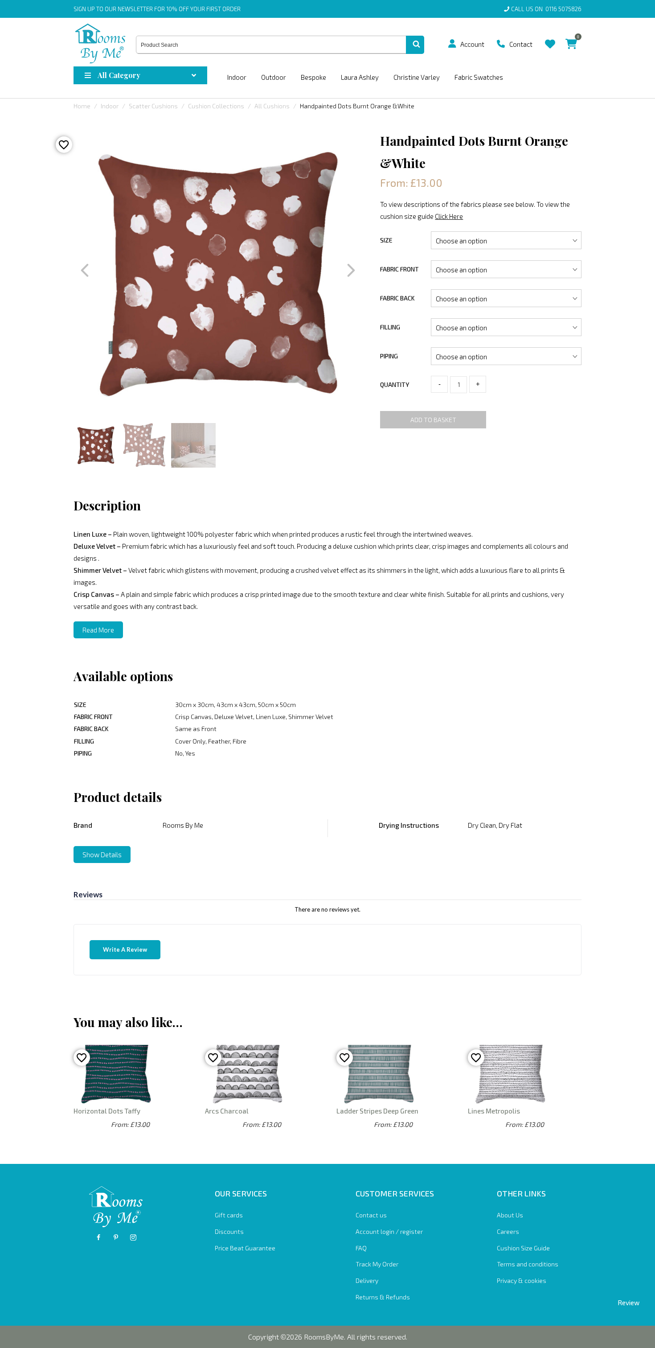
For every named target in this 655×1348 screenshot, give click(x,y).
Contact (520, 44)
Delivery (367, 1280)
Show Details (102, 855)
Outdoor (273, 77)
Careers (508, 1231)
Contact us (371, 1215)
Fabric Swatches (478, 77)
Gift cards (229, 1215)
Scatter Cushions (153, 106)
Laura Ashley (360, 77)
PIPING (389, 356)
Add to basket (433, 419)
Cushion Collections (216, 106)
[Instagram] (133, 1237)
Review (628, 1303)
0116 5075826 (562, 8)
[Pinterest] (116, 1237)
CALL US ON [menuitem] (546, 8)
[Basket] (571, 37)
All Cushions (272, 106)
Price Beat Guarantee (245, 1248)
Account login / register (389, 1231)
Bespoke (313, 77)
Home (82, 106)
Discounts (229, 1231)
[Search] (415, 45)
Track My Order (377, 1264)
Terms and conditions (527, 1264)
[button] (452, 43)
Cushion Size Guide (523, 1248)
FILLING (390, 327)
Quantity (394, 384)
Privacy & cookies (521, 1280)
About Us (510, 1215)
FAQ (361, 1248)
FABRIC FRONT (399, 269)
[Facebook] (98, 1237)
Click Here (449, 216)
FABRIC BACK (397, 298)
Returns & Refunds (383, 1297)
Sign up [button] (84, 8)
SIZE (386, 240)
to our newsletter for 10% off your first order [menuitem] (157, 8)
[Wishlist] (550, 37)
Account (472, 44)
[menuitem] (455, 44)
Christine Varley (416, 77)
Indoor (236, 77)
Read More (98, 630)
